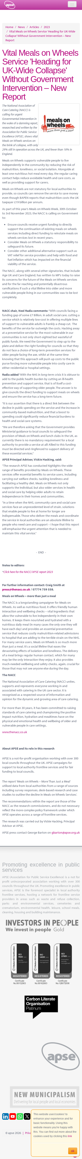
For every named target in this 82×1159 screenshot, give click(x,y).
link (70, 1136)
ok (72, 1151)
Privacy (29, 1133)
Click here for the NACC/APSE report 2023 (28, 572)
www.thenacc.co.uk (14, 732)
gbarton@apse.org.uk (66, 832)
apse (9, 5)
